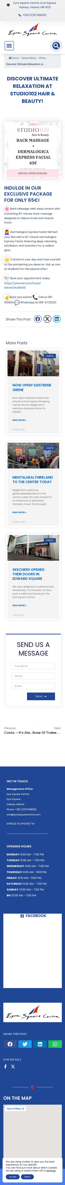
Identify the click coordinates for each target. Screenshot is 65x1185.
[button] (9, 45)
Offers (42, 58)
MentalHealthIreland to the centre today (32, 479)
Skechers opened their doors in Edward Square (28, 574)
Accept (12, 1176)
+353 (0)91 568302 (25, 809)
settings (51, 1170)
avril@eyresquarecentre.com (24, 814)
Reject (27, 1176)
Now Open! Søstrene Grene (31, 387)
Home (15, 58)
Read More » (19, 420)
